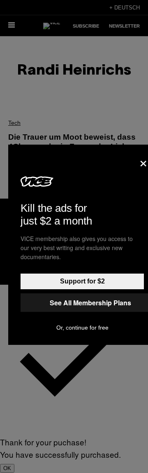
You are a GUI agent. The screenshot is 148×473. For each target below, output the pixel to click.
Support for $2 (82, 281)
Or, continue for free (82, 327)
